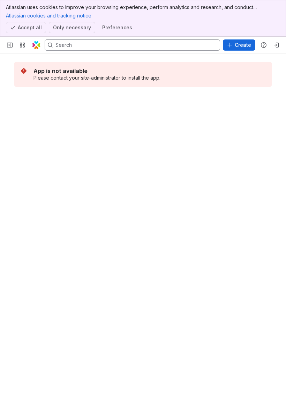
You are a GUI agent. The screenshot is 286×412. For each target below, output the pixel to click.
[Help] (263, 45)
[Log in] (276, 45)
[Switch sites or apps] (22, 45)
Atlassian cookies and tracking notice (48, 16)
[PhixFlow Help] (36, 45)
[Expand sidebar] (9, 45)
